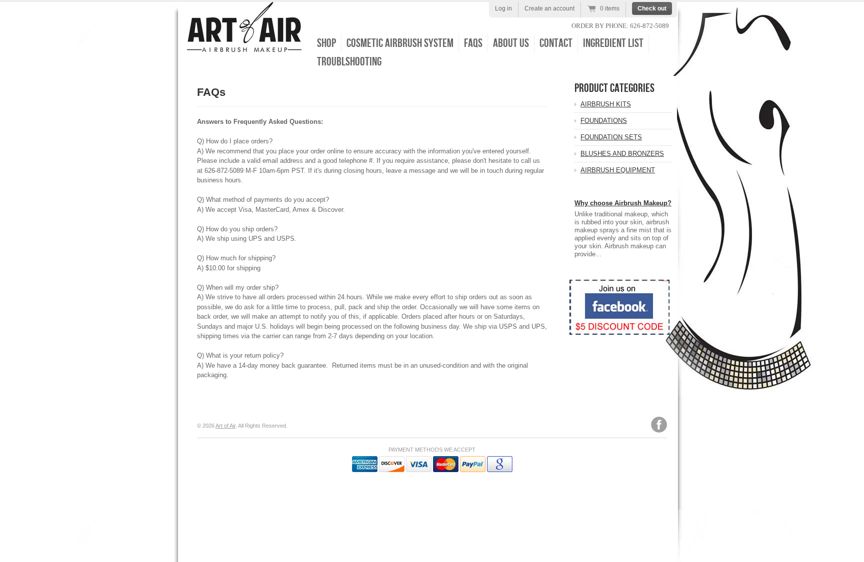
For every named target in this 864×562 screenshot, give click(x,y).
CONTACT (556, 43)
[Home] (244, 44)
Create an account (549, 8)
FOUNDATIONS (603, 120)
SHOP (326, 43)
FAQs (473, 43)
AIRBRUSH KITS (605, 104)
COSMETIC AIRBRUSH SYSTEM (400, 43)
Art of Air (226, 426)
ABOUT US (511, 43)
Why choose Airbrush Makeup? (623, 203)
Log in (503, 8)
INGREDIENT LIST (613, 43)
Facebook (659, 425)
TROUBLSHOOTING (349, 61)
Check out (652, 8)
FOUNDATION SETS (611, 137)
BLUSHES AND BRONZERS (622, 153)
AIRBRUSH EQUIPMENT (617, 170)
